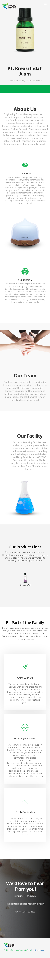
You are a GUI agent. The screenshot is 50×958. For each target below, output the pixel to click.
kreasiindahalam (37, 950)
